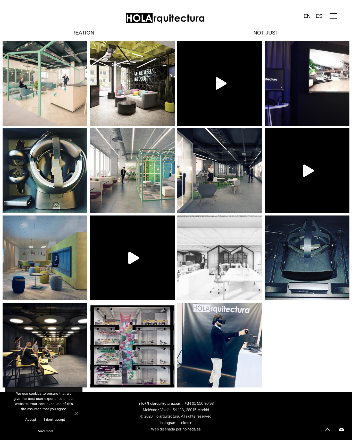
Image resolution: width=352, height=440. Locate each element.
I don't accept (54, 419)
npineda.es (191, 429)
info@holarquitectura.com (159, 403)
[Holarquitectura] (165, 18)
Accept (30, 419)
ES (319, 16)
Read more (45, 431)
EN (307, 16)
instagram (168, 422)
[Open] (45, 83)
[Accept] (76, 413)
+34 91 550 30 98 (199, 403)
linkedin (186, 422)
